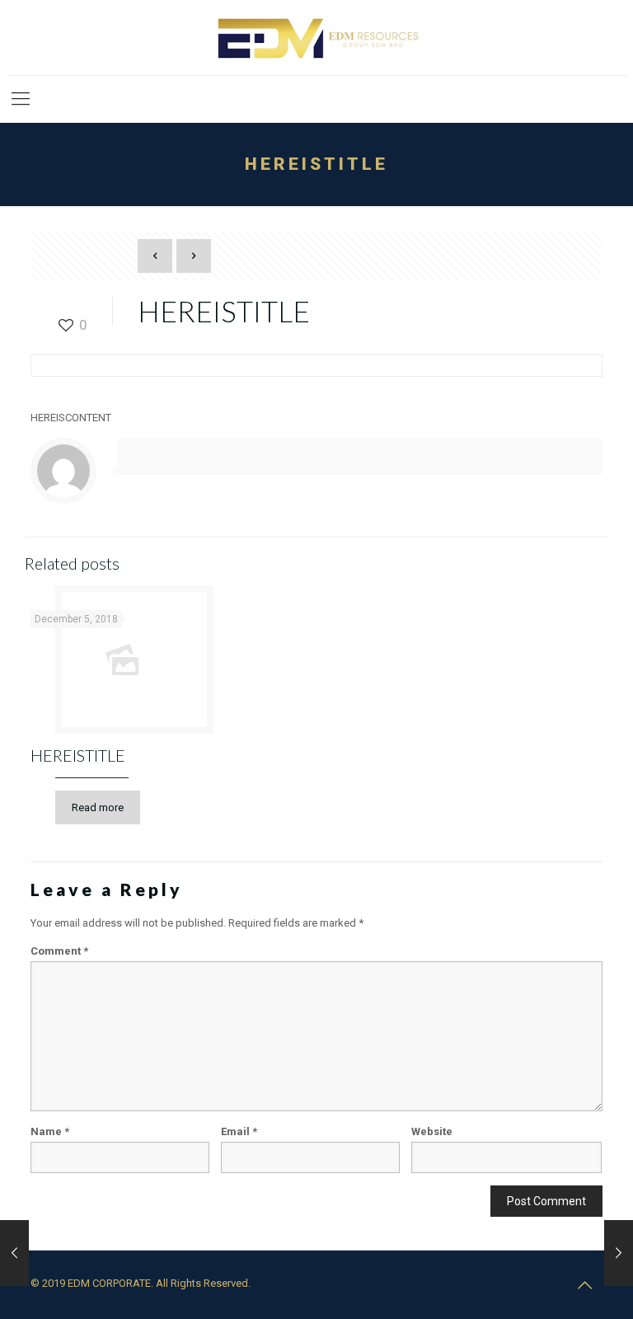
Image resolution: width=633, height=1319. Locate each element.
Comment (59, 951)
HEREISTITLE (77, 755)
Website (431, 1131)
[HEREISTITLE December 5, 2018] (14, 1253)
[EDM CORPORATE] (316, 37)
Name (49, 1131)
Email (239, 1131)
